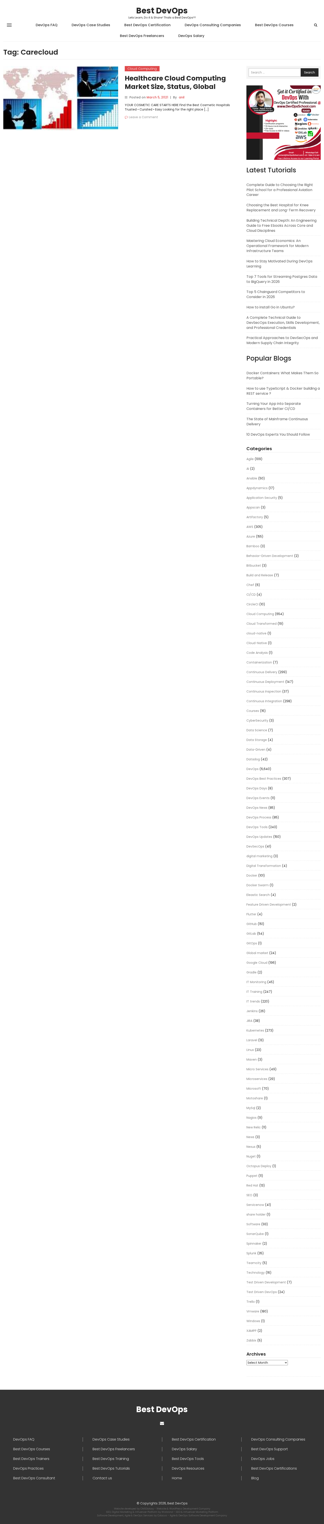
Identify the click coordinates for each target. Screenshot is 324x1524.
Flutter (251, 914)
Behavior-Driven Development (269, 556)
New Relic (253, 1127)
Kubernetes (255, 1030)
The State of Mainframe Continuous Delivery (277, 421)
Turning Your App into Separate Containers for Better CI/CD (273, 406)
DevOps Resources (188, 1468)
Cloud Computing (142, 68)
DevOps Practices (28, 1468)
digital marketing (259, 856)
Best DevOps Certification (147, 25)
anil (181, 97)
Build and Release (259, 575)
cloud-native (256, 633)
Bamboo (252, 546)
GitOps (251, 943)
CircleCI (252, 604)
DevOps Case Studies (91, 25)
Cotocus (162, 1515)
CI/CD (251, 594)
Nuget (251, 1156)
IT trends (253, 1001)
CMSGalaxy (147, 1508)
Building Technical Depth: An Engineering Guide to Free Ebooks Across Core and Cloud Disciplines (281, 225)
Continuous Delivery (261, 672)
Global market (257, 953)
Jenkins (252, 1011)
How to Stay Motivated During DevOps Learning (279, 264)
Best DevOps (162, 10)
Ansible (251, 478)
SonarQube (255, 1234)
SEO (249, 1195)
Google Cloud (256, 962)
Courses (252, 711)
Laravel (251, 1040)
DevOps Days (256, 788)
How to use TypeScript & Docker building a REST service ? (283, 391)
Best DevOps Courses (274, 25)
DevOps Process (258, 817)
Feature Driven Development (268, 904)
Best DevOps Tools (188, 1459)
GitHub (251, 924)
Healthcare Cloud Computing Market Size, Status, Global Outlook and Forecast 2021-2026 (179, 87)
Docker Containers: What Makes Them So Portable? (282, 375)
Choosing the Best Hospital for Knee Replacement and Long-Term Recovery (281, 208)
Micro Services (257, 1069)
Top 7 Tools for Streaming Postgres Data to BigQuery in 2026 (281, 279)
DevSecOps (255, 846)
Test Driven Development (266, 1282)
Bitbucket (253, 565)
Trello (250, 1301)
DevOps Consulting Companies (213, 25)
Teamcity (253, 1263)
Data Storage (256, 740)
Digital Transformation (263, 866)
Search (309, 72)
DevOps (252, 769)
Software (253, 1224)
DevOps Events (258, 798)
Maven (251, 1059)
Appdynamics (257, 488)
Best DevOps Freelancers (142, 35)
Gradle (251, 972)
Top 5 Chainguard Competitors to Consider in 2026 (275, 294)
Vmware (252, 1311)
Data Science (256, 730)
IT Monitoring (256, 982)
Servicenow (255, 1205)
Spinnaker (253, 1243)
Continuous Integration (264, 701)
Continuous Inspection (263, 691)
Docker (251, 875)
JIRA (249, 1021)
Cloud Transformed (261, 623)
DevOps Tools (257, 827)
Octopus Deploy (258, 1166)
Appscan (253, 507)
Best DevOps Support (269, 1449)
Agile (250, 459)
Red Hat (252, 1185)
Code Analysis (257, 653)
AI (247, 468)
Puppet (251, 1176)
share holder (256, 1214)
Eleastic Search (258, 895)
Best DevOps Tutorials (111, 1468)
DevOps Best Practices (263, 778)
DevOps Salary (191, 35)
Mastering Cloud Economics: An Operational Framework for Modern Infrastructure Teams (277, 245)
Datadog (253, 759)
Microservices (256, 1079)
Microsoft (253, 1088)
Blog (255, 1478)
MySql (250, 1108)
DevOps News (256, 807)
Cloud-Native (256, 643)
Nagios (251, 1117)
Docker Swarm (257, 885)
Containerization (259, 662)
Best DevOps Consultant (34, 1478)
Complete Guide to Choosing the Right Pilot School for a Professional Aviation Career (279, 189)
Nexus (250, 1146)
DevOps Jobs (262, 1459)
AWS (249, 527)
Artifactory (254, 517)
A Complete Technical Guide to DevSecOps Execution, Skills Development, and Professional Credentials (283, 322)
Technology (255, 1272)
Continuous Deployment (265, 682)
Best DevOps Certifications (274, 1468)
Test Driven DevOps (261, 1292)
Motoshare (254, 1098)
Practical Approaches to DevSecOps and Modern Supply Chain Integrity (282, 340)
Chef (250, 585)
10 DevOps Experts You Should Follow (278, 434)
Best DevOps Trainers (31, 1459)
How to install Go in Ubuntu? (270, 307)
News (250, 1137)
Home (177, 1478)
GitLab (251, 933)
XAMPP (251, 1331)
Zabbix (251, 1340)
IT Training (254, 992)
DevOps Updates (259, 837)
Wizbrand (168, 1512)
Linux (250, 1050)
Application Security (261, 498)
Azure (250, 536)
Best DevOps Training (111, 1459)
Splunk (251, 1253)
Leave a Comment (143, 117)
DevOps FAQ (47, 25)
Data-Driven (255, 749)
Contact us (102, 1478)
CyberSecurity (257, 720)
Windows (253, 1321)
